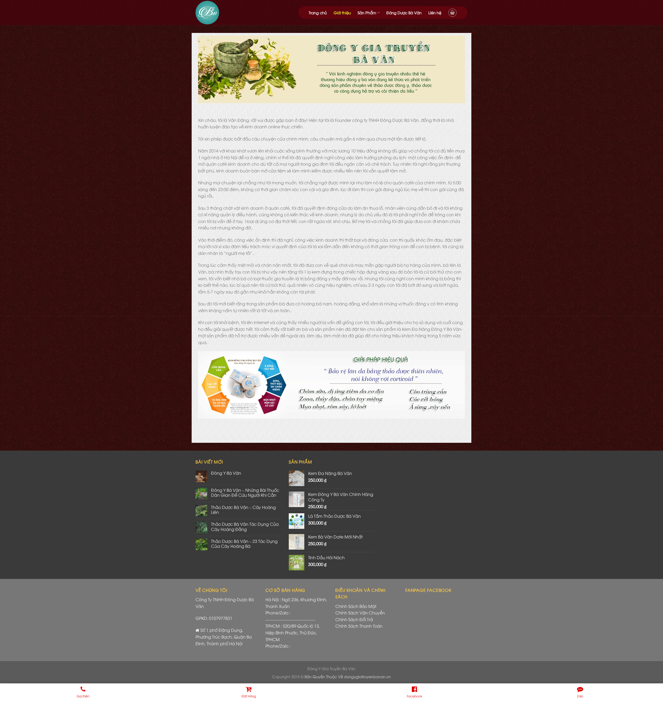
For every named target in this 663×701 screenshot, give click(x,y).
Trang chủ (318, 12)
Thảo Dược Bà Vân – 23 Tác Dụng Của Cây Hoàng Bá (244, 544)
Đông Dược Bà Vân (404, 12)
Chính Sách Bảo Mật (355, 606)
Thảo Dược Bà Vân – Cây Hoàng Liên (243, 510)
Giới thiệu (342, 12)
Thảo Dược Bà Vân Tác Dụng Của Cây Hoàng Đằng (245, 526)
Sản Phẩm (367, 12)
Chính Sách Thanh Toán (359, 626)
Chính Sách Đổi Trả (354, 619)
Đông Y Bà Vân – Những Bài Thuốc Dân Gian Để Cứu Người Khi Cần (245, 492)
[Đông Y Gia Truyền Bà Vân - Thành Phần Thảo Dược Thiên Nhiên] (229, 12)
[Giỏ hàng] (452, 13)
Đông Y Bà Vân (226, 473)
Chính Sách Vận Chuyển (360, 612)
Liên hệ (434, 12)
